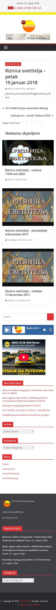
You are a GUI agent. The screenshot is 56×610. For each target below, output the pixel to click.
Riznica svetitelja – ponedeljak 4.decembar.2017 (26, 232)
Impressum (24, 604)
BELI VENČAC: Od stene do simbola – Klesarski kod (26, 410)
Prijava (5, 464)
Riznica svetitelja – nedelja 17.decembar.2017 (23, 293)
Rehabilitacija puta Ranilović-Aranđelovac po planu (25, 415)
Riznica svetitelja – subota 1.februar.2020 (23, 172)
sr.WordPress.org (10, 478)
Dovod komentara (10, 473)
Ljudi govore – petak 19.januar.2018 (30, 115)
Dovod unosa (8, 468)
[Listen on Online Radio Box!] (50, 330)
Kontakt (35, 604)
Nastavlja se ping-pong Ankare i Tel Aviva (21, 405)
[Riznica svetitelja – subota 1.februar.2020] (28, 142)
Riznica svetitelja (13, 64)
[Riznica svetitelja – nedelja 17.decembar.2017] (28, 250)
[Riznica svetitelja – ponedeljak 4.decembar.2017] (28, 190)
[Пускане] (7, 329)
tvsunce (32, 88)
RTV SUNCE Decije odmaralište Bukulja (27, 108)
